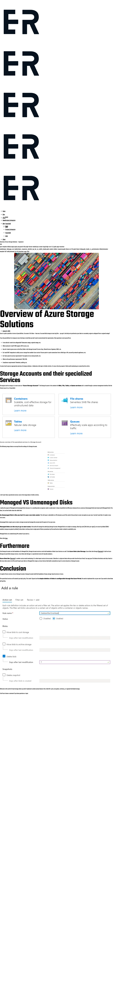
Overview (100, 551)
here (6, 538)
